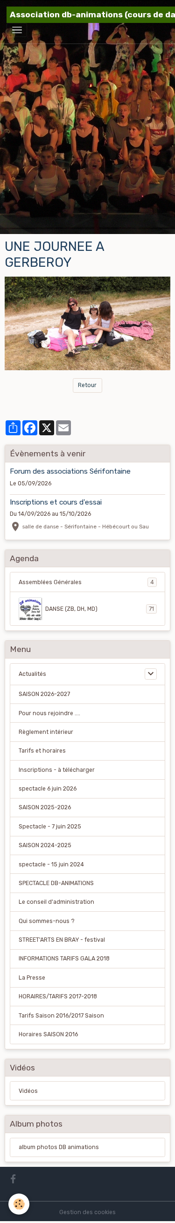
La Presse (32, 977)
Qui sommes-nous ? (47, 921)
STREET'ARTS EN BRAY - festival (62, 940)
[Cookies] (18, 1204)
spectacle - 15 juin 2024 (51, 864)
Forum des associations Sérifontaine (70, 471)
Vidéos (28, 1091)
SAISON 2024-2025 (45, 845)
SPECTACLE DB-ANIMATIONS (56, 883)
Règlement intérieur (46, 732)
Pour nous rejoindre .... (49, 713)
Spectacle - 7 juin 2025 (50, 826)
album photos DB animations (59, 1147)
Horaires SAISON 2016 (48, 1034)
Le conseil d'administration (56, 902)
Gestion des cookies (87, 1212)
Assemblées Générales (86, 582)
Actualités (32, 674)
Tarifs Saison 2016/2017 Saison (61, 1015)
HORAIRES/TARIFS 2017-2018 (58, 996)
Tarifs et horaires (42, 750)
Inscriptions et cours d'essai (56, 502)
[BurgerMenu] (17, 30)
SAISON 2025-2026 (45, 807)
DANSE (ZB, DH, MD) (99, 609)
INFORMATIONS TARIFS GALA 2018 (64, 958)
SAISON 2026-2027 (44, 694)
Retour (87, 385)
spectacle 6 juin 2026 (48, 788)
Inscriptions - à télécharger (57, 770)
